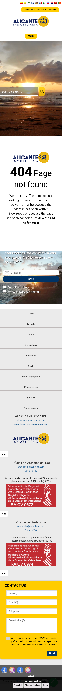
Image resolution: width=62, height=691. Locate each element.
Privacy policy (31, 387)
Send (31, 278)
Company (31, 355)
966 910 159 (31, 471)
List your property (31, 376)
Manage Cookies (32, 685)
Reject (45, 685)
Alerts (31, 366)
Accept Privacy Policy (18, 287)
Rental (31, 334)
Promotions (31, 345)
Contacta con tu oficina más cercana (31, 424)
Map (4, 454)
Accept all (18, 685)
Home (31, 313)
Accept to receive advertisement (24, 291)
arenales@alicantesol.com (31, 467)
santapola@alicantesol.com (31, 526)
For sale (31, 324)
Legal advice (31, 397)
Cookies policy (31, 408)
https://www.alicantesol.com (31, 420)
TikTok (31, 675)
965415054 (31, 530)
